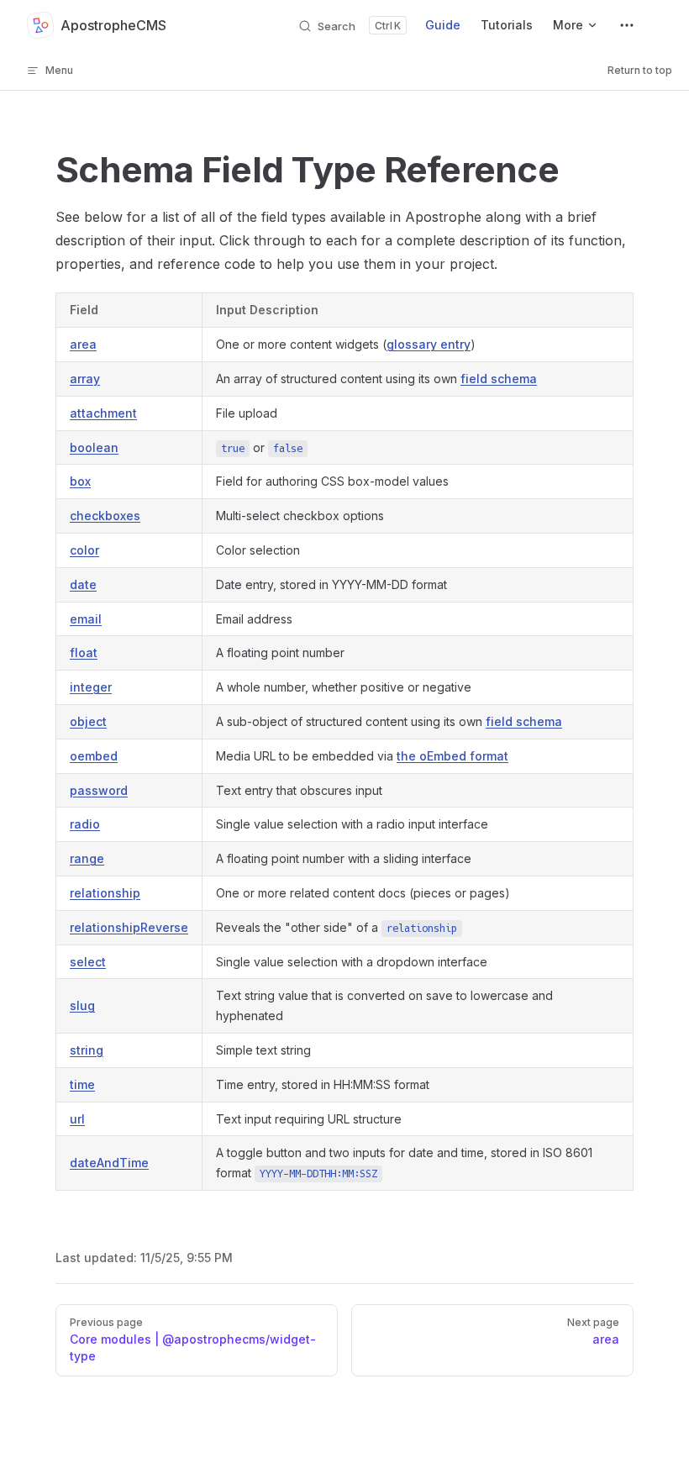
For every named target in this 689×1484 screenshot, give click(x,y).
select (88, 962)
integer (91, 687)
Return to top (639, 70)
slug (82, 1005)
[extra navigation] (626, 25)
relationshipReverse (129, 927)
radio (85, 824)
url (77, 1119)
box (80, 481)
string (86, 1050)
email (86, 619)
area (83, 344)
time (82, 1084)
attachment (103, 413)
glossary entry (429, 344)
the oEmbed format (452, 756)
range (87, 858)
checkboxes (105, 515)
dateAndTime (109, 1162)
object (88, 721)
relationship (105, 893)
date (83, 584)
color (84, 550)
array (85, 378)
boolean (94, 447)
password (99, 790)
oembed (94, 756)
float (83, 652)
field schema (498, 378)
